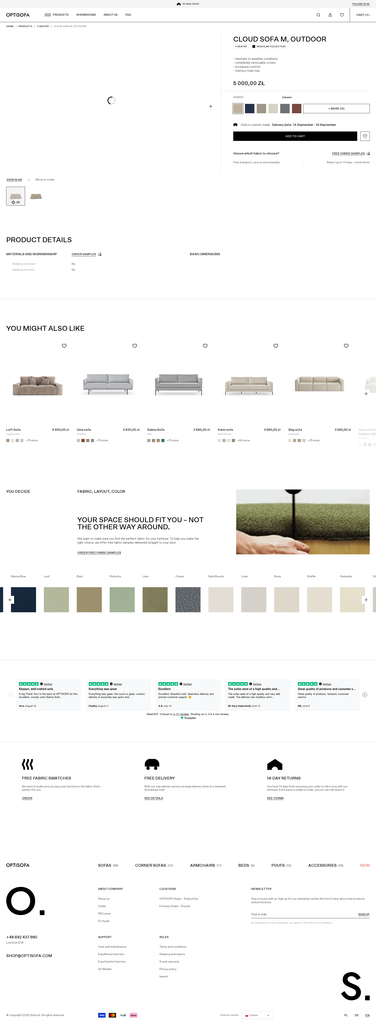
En (367, 1015)
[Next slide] (210, 106)
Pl (346, 1015)
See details (154, 798)
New (365, 865)
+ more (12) (336, 108)
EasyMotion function (111, 954)
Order (27, 798)
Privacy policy (167, 969)
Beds (243, 865)
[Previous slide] (10, 600)
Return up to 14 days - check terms (348, 162)
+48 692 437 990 (21, 937)
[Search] (318, 15)
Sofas (104, 865)
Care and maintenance (112, 946)
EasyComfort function (112, 961)
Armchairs (202, 865)
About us (103, 898)
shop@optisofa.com (29, 955)
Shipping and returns (172, 954)
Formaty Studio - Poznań (174, 906)
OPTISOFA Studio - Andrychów (178, 898)
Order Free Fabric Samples (99, 552)
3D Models (105, 969)
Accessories (322, 865)
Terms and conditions (172, 946)
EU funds (103, 921)
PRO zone (104, 913)
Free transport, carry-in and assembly (256, 162)
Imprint (163, 976)
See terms (275, 798)
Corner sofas (150, 865)
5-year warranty (169, 961)
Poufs (278, 865)
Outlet (102, 906)
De (357, 1015)
